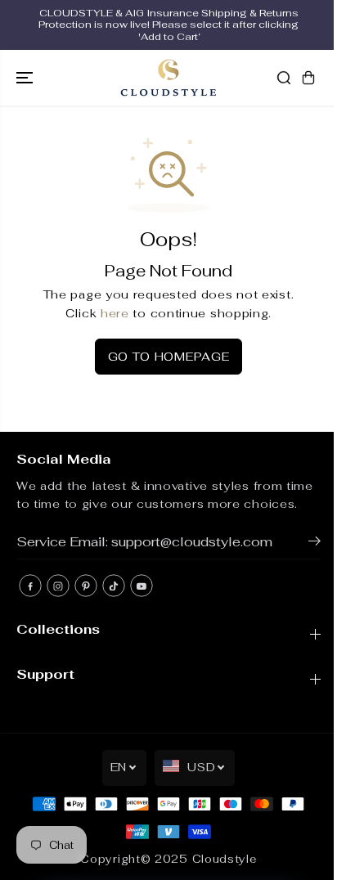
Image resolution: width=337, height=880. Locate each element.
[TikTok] (114, 585)
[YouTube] (141, 585)
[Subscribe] (314, 544)
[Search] (284, 77)
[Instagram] (58, 585)
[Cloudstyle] (168, 78)
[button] (26, 78)
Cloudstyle (224, 859)
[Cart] (308, 77)
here (115, 313)
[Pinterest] (86, 585)
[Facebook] (30, 585)
